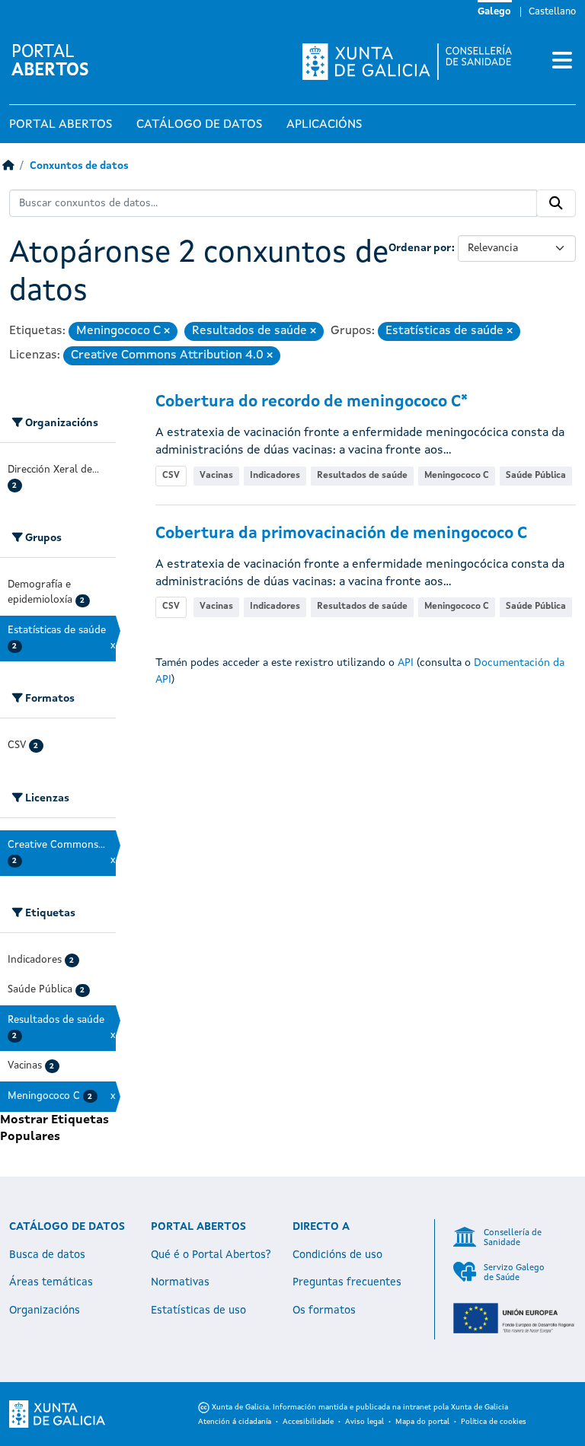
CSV (171, 475)
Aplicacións (324, 125)
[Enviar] (556, 203)
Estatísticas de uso (198, 1310)
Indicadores (275, 475)
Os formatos (324, 1310)
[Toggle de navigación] (562, 61)
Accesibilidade (308, 1421)
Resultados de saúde (362, 475)
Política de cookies (493, 1421)
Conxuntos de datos (79, 166)
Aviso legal (364, 1421)
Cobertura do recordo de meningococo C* (311, 402)
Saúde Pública (536, 475)
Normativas (180, 1282)
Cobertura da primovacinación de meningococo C (341, 534)
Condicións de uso (337, 1255)
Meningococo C (456, 475)
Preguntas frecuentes (346, 1282)
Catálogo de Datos (199, 125)
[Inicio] (8, 166)
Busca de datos (47, 1255)
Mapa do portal (422, 1421)
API (406, 663)
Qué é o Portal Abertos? (211, 1255)
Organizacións (44, 1310)
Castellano (552, 12)
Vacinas (216, 475)
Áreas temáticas (51, 1282)
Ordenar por (420, 248)
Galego (494, 12)
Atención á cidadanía (234, 1421)
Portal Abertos (60, 125)
